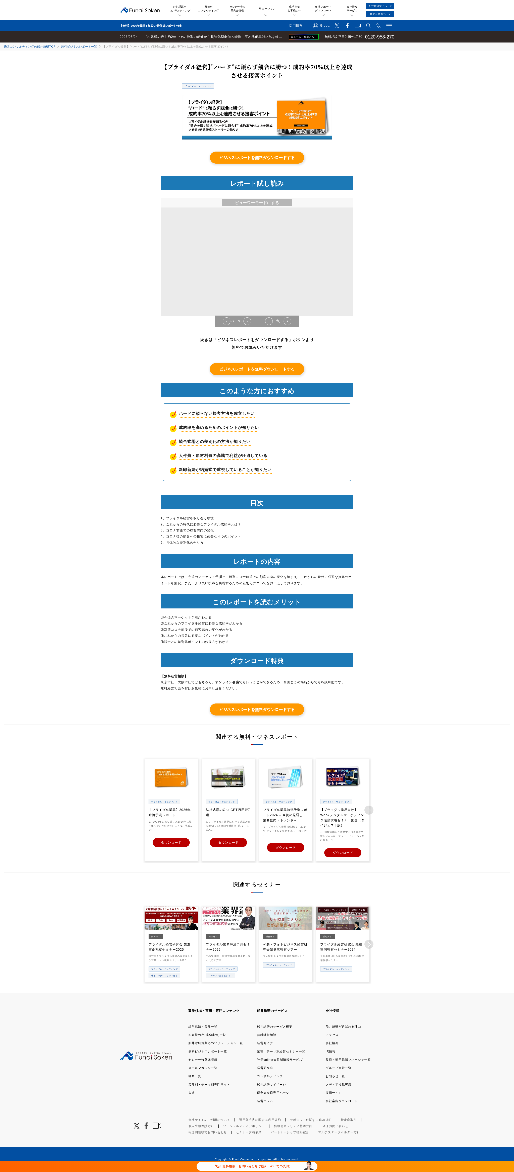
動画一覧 (194, 1076)
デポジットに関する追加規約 (311, 1119)
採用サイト (334, 1092)
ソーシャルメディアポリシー (244, 1126)
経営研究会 (265, 1068)
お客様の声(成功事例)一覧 (207, 1034)
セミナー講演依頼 (249, 1132)
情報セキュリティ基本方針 (293, 1126)
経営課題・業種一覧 (202, 1026)
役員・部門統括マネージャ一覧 (348, 1059)
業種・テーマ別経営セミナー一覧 (281, 1051)
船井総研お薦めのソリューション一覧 (215, 1043)
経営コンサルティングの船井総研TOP (30, 46)
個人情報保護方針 (201, 1126)
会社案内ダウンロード (342, 1101)
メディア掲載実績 (338, 1084)
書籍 (191, 1092)
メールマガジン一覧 (202, 1068)
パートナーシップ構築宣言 (290, 1132)
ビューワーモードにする (257, 202)
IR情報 (331, 1051)
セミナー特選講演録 (202, 1059)
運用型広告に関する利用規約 (260, 1119)
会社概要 (332, 1043)
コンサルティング (270, 1076)
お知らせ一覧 (335, 1076)
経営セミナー (266, 1043)
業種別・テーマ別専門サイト (209, 1084)
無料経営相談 (266, 1034)
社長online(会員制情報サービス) (280, 1059)
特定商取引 (349, 1119)
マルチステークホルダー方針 (339, 1132)
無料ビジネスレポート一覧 (79, 46)
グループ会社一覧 (338, 1068)
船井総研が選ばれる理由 (343, 1026)
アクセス (332, 1034)
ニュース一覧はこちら (304, 36)
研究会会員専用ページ (273, 1092)
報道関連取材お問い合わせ (207, 1132)
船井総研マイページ (271, 1084)
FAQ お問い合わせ (334, 1126)
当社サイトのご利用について (209, 1119)
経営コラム (265, 1101)
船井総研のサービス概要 (274, 1026)
